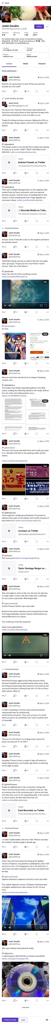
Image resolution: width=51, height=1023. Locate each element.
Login (23, 1020)
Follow (39, 27)
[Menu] (47, 26)
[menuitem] (25, 294)
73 (14, 35)
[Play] (5, 305)
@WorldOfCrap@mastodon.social (13, 29)
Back (7, 3)
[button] (25, 294)
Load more (25, 1007)
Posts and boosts (9, 71)
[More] (47, 91)
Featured (41, 64)
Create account (10, 1020)
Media (25, 64)
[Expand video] (41, 305)
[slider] (25, 302)
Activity (9, 64)
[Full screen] (46, 305)
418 (3, 35)
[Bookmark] (36, 91)
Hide (45, 282)
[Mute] (10, 305)
